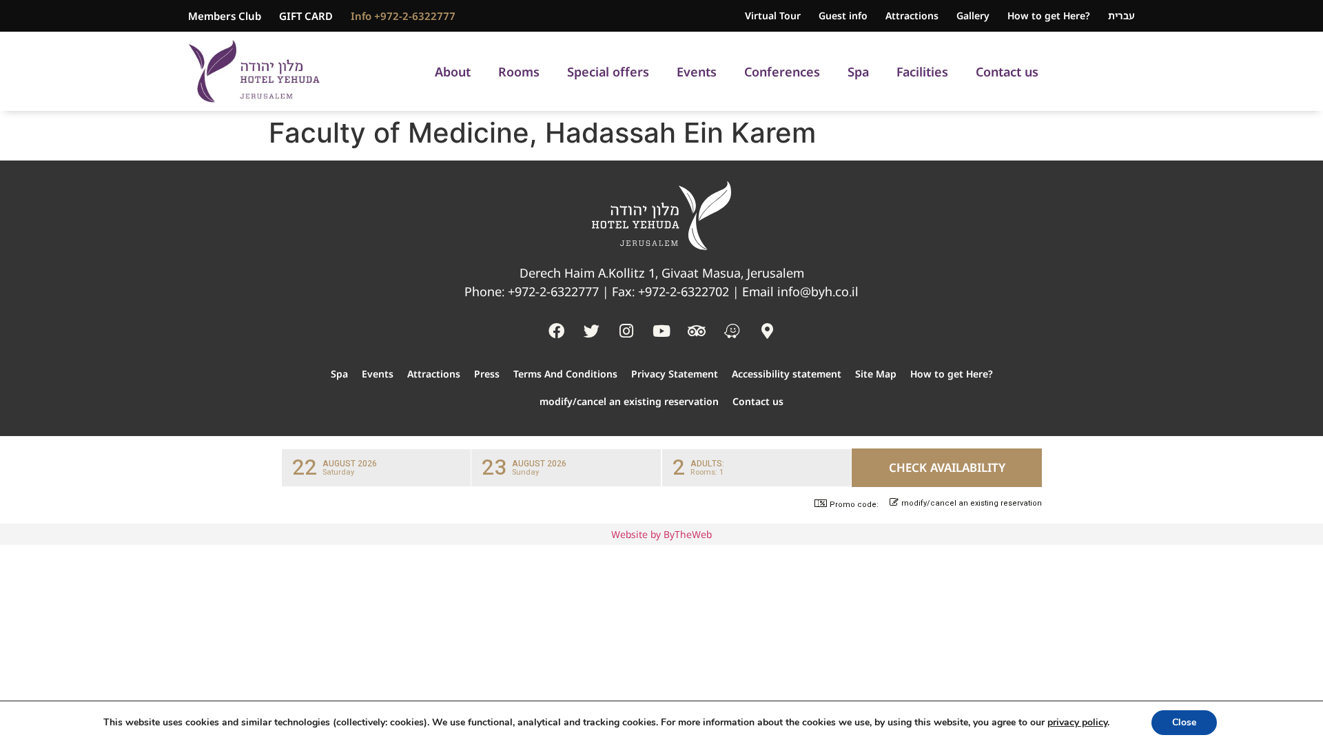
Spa (858, 71)
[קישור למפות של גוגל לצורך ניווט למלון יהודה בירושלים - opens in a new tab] (767, 331)
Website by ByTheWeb (661, 534)
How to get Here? (1048, 15)
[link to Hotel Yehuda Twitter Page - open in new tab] (591, 331)
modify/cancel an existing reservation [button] (971, 503)
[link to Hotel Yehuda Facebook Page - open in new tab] (556, 331)
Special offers (608, 71)
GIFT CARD (306, 16)
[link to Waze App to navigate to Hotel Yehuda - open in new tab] (732, 331)
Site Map (875, 373)
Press (487, 373)
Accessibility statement (786, 373)
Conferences (782, 71)
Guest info (843, 15)
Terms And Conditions (565, 373)
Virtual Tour (773, 15)
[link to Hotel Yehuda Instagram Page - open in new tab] (626, 331)
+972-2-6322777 (553, 291)
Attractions (912, 15)
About (453, 71)
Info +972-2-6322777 (403, 16)
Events (697, 71)
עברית (1121, 15)
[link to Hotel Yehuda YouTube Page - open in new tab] (661, 331)
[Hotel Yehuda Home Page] (254, 71)
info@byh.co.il (818, 291)
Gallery (972, 15)
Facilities (922, 71)
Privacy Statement (674, 373)
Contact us (1007, 71)
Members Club (224, 16)
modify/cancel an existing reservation (629, 401)
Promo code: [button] (854, 504)
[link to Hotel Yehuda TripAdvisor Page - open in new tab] (696, 331)
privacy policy (1077, 722)
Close (1184, 722)
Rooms (519, 71)
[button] (376, 467)
